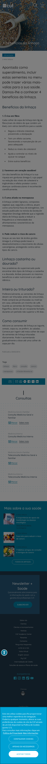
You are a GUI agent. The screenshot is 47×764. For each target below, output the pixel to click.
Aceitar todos (23, 754)
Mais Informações (30, 733)
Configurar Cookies (23, 739)
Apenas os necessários (23, 746)
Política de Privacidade (12, 733)
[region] (23, 735)
